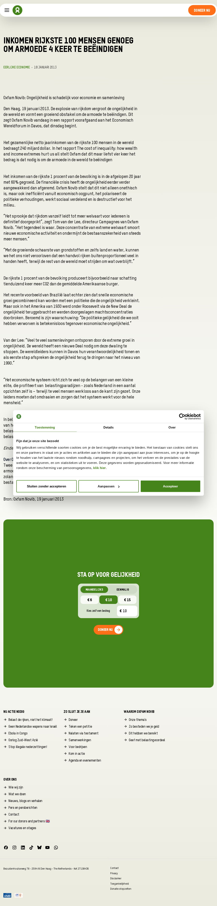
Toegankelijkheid (119, 884)
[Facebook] (5, 847)
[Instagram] (14, 847)
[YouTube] (47, 847)
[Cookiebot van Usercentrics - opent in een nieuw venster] (182, 416)
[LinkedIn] (22, 847)
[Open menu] (7, 10)
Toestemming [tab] (45, 427)
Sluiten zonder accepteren (46, 486)
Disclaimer (115, 879)
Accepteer (170, 486)
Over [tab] (172, 427)
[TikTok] (31, 847)
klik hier (99, 468)
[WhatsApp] (55, 847)
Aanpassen (106, 486)
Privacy (114, 873)
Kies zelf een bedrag (98, 610)
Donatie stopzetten (120, 889)
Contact (114, 868)
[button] (202, 10)
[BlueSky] (39, 847)
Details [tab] (108, 427)
